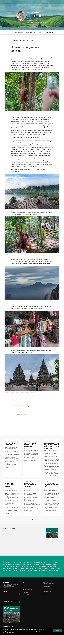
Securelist (45, 594)
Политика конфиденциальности (49, 583)
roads (5, 570)
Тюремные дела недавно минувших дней (51, 484)
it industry (6, 566)
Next (55, 107)
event (23, 564)
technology (22, 570)
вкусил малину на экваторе (43, 141)
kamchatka (18, 566)
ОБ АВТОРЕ (9, 2)
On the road (49, 32)
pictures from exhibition (43, 568)
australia (30, 562)
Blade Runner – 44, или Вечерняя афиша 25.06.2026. (31, 484)
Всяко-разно (18, 32)
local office (31, 566)
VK (31, 15)
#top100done (22, 40)
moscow (6, 568)
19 (27, 392)
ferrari (38, 564)
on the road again (31, 568)
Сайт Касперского (47, 589)
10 (16, 112)
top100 (35, 570)
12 (18, 112)
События (40, 32)
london (38, 566)
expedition (29, 564)
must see (18, 568)
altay (21, 562)
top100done (42, 570)
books (46, 562)
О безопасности (30, 32)
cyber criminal (17, 564)
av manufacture (38, 562)
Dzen (34, 15)
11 (17, 112)
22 (31, 392)
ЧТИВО (23, 2)
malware (43, 566)
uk (50, 570)
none (23, 568)
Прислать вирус (47, 586)
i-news (43, 564)
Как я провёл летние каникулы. (12, 444)
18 (26, 392)
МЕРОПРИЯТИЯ (16, 2)
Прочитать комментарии (21, 407)
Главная (3, 2)
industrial (49, 564)
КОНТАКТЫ (39, 2)
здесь (13, 632)
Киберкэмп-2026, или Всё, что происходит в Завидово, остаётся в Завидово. (51, 445)
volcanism (55, 570)
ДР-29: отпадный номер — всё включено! (30, 445)
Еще (32, 519)
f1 (34, 564)
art (25, 562)
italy (55, 564)
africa (5, 562)
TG (28, 15)
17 (25, 392)
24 (33, 392)
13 (20, 392)
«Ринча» (46, 128)
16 (23, 392)
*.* (11, 32)
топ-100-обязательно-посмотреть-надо (37, 264)
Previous (8, 107)
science (15, 570)
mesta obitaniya (52, 566)
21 (30, 392)
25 (35, 392)
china (55, 562)
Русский (57, 2)
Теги (34, 2)
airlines (11, 562)
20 (28, 392)
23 (32, 392)
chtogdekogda (8, 564)
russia (10, 570)
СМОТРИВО (28, 2)
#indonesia (14, 40)
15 (22, 392)
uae (47, 570)
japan (12, 566)
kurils (24, 566)
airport (16, 562)
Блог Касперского (48, 591)
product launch (56, 568)
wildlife (6, 572)
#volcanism (30, 40)
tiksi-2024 (29, 570)
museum (12, 568)
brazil (50, 562)
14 (21, 392)
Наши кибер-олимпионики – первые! (10, 484)
